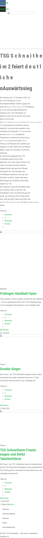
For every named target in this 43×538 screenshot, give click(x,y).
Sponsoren (5, 509)
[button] (21, 48)
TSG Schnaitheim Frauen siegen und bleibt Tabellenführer (18, 454)
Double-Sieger (10, 369)
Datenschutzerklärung (8, 514)
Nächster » (11, 504)
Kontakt (4, 523)
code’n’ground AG (15, 536)
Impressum (5, 518)
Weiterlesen (4, 330)
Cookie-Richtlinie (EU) (8, 527)
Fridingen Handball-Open (18, 293)
